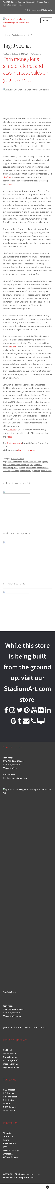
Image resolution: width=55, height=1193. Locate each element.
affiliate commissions (32, 461)
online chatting (26, 470)
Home (7, 35)
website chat (46, 470)
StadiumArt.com (14, 443)
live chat (15, 470)
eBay (19, 450)
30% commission (15, 461)
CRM (31, 464)
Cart (42, 1186)
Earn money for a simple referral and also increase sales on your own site (25, 69)
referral (37, 470)
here (10, 184)
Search (27, 1188)
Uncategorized (17, 458)
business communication (18, 464)
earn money (31, 467)
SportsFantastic (34, 54)
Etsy (24, 450)
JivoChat (7, 177)
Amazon (31, 450)
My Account (9, 1188)
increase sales (42, 467)
